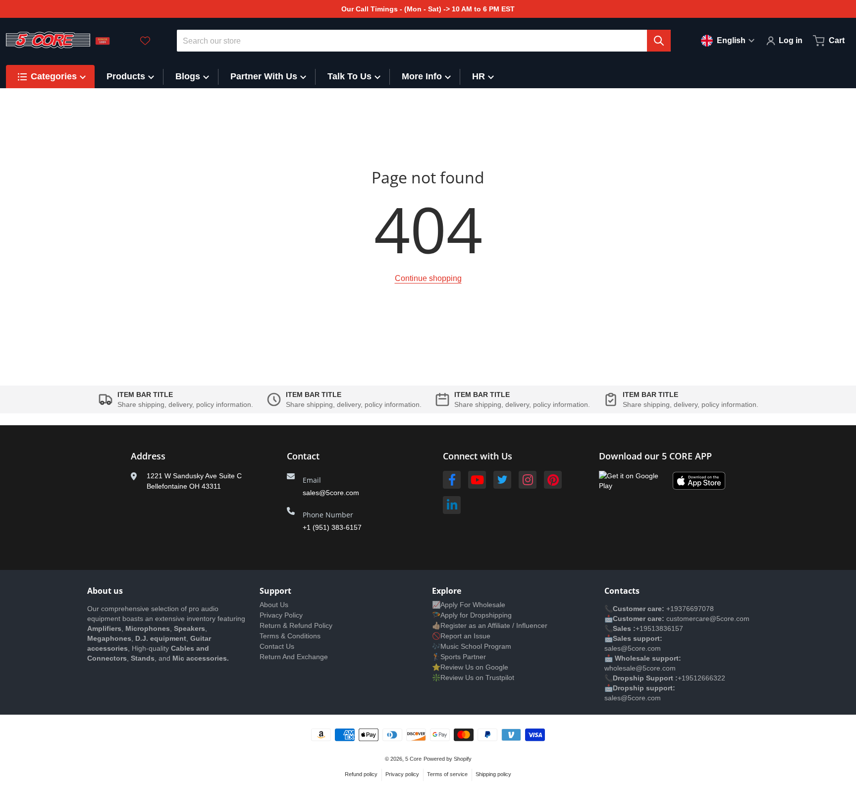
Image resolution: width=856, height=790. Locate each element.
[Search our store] (659, 41)
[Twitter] (502, 480)
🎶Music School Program (471, 646)
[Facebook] (452, 480)
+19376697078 (690, 609)
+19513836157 (659, 628)
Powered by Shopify (448, 759)
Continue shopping (428, 278)
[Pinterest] (553, 480)
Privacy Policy (281, 615)
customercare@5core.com (706, 618)
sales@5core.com (331, 493)
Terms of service (447, 774)
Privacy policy (402, 774)
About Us (274, 605)
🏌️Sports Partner (459, 657)
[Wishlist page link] (145, 41)
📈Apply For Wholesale (468, 605)
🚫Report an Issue (461, 636)
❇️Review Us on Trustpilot (473, 677)
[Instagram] (527, 480)
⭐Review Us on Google (470, 667)
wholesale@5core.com (640, 668)
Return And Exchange (294, 657)
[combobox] (424, 41)
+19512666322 (701, 678)
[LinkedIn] (452, 505)
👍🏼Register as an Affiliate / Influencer (489, 625)
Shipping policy (493, 774)
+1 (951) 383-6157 (332, 527)
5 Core (413, 759)
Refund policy (361, 774)
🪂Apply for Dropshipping (472, 615)
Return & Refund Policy (296, 625)
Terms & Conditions (290, 636)
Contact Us (277, 646)
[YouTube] (477, 480)
